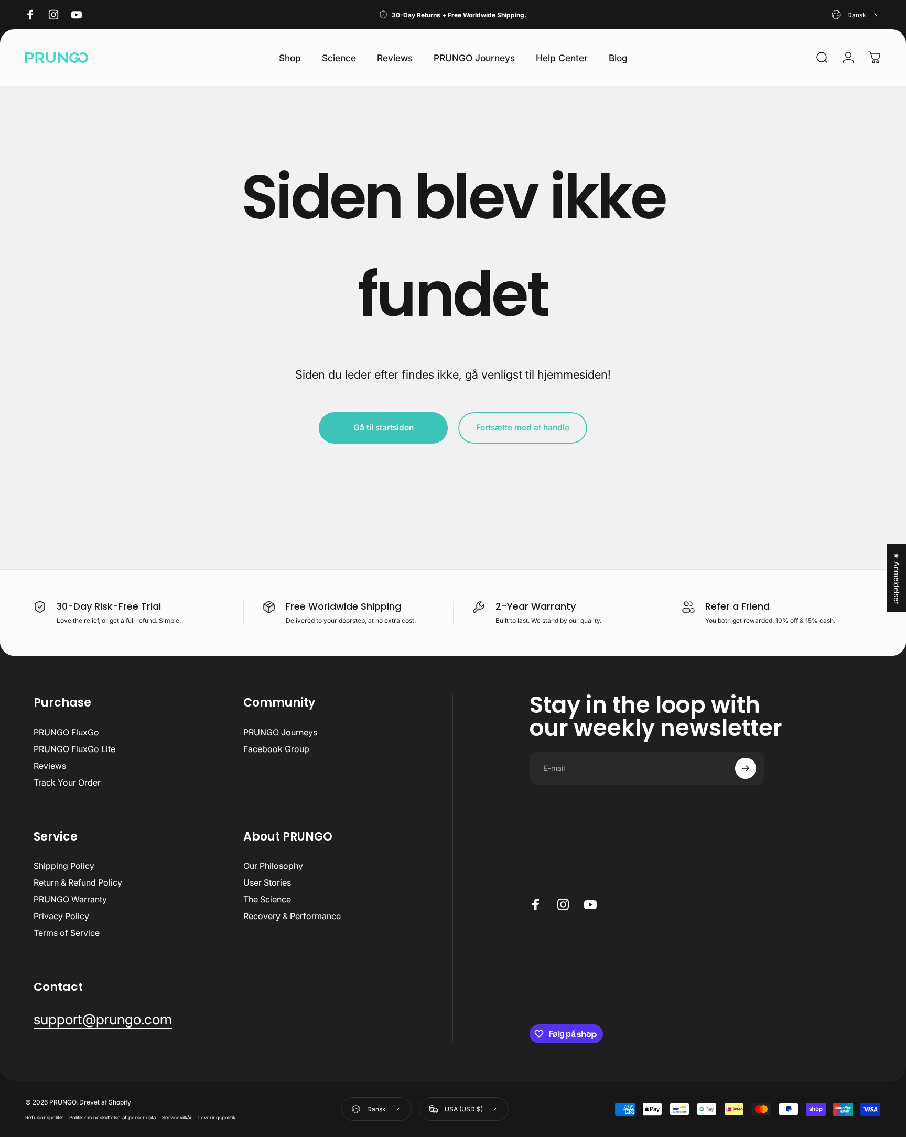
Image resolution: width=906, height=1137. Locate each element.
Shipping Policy (64, 865)
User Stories (267, 882)
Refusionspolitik (44, 1117)
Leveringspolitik (216, 1117)
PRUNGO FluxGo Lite (74, 749)
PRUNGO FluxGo (66, 732)
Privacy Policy (61, 916)
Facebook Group (276, 749)
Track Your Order (67, 782)
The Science (267, 899)
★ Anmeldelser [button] (896, 577)
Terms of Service (67, 933)
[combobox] (856, 14)
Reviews (50, 765)
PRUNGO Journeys (280, 732)
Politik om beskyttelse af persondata (112, 1117)
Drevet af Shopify (105, 1102)
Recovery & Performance (292, 916)
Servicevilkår (177, 1117)
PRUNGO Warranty (70, 899)
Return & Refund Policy (78, 882)
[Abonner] (745, 768)
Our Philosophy (273, 865)
